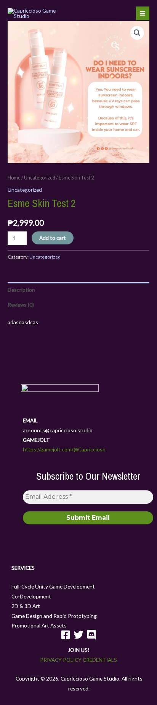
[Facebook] (65, 634)
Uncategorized (39, 178)
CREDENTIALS (100, 659)
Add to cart (52, 237)
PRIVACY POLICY (61, 659)
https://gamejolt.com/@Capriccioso (64, 449)
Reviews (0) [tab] (21, 304)
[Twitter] (78, 634)
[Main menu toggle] (142, 13)
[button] (137, 33)
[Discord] (91, 634)
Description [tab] (21, 289)
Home (14, 178)
